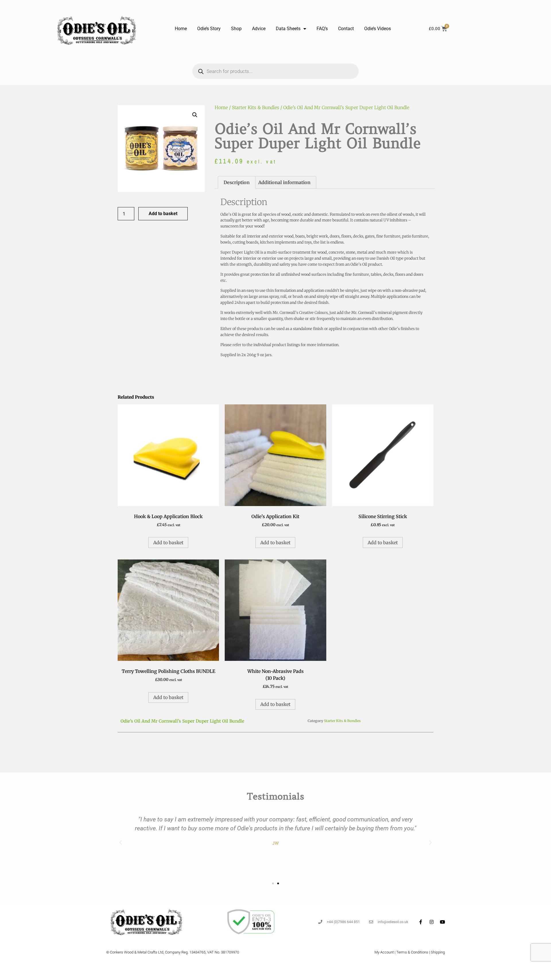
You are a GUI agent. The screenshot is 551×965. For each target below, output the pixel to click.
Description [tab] (237, 182)
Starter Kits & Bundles (255, 107)
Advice (258, 28)
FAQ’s (322, 28)
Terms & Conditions (412, 952)
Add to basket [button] (168, 542)
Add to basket (163, 213)
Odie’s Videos (377, 28)
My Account (384, 952)
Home (181, 28)
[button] (195, 115)
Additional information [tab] (284, 182)
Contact (346, 28)
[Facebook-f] (420, 922)
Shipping (438, 952)
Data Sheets (288, 28)
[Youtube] (442, 922)
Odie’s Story (209, 28)
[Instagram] (431, 922)
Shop (236, 28)
